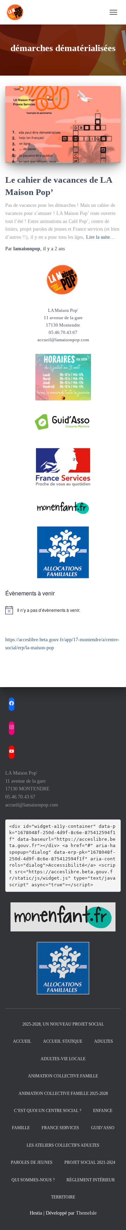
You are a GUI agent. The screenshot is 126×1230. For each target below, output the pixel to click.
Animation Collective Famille (63, 1076)
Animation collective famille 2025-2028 (63, 1093)
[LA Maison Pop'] (18, 12)
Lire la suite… (100, 237)
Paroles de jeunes (31, 1162)
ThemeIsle (86, 1213)
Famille (21, 1127)
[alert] (63, 610)
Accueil (22, 1041)
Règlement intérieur (90, 1179)
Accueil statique (62, 1041)
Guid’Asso (102, 1127)
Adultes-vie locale (63, 1058)
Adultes (103, 1041)
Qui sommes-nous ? (33, 1179)
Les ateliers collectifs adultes (63, 1145)
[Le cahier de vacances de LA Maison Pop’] (63, 124)
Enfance (102, 1110)
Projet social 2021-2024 (89, 1162)
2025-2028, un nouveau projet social (63, 1024)
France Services (60, 1127)
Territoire (63, 1197)
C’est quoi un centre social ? (47, 1110)
